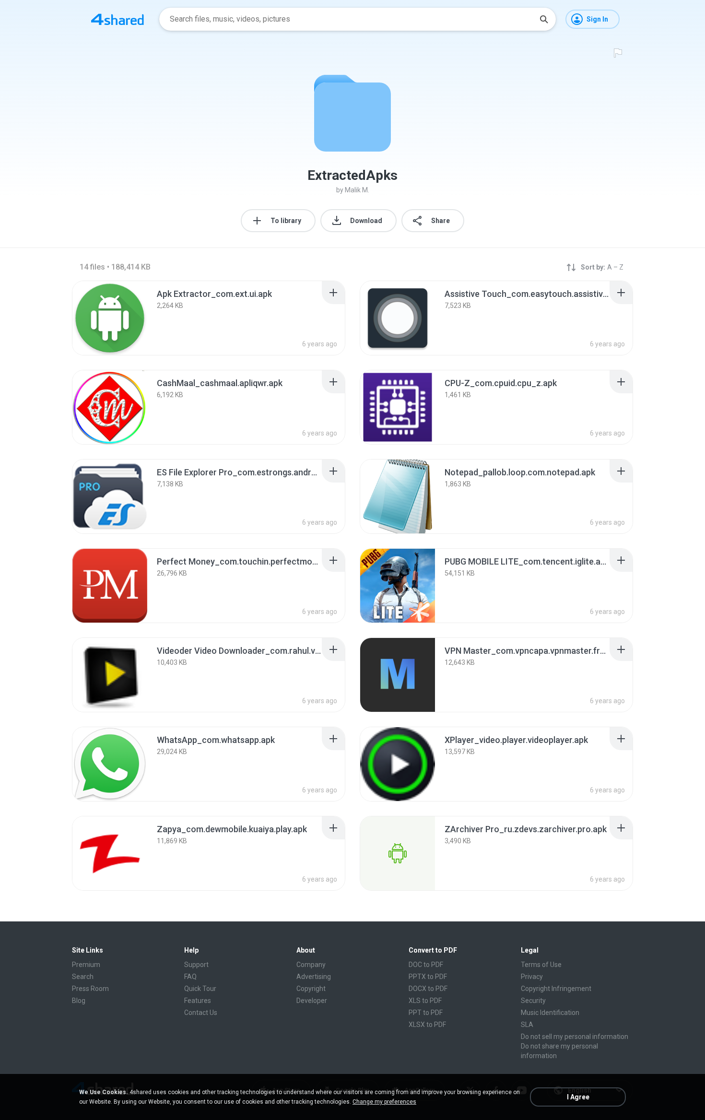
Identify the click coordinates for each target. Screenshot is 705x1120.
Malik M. (357, 190)
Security (533, 1000)
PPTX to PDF (428, 976)
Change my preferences (384, 1101)
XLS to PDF (425, 1000)
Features (197, 1000)
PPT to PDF (426, 1012)
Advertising (313, 976)
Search (83, 976)
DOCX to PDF (428, 988)
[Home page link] (117, 19)
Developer (311, 1000)
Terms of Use (541, 964)
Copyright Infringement (556, 988)
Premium (86, 964)
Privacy (532, 976)
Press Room (90, 988)
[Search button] (543, 19)
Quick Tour (200, 988)
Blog (78, 1000)
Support (196, 964)
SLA (527, 1024)
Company (311, 964)
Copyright (311, 988)
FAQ (190, 976)
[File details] (109, 318)
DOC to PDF (426, 964)
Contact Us (200, 1012)
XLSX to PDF (427, 1024)
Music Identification (550, 1012)
